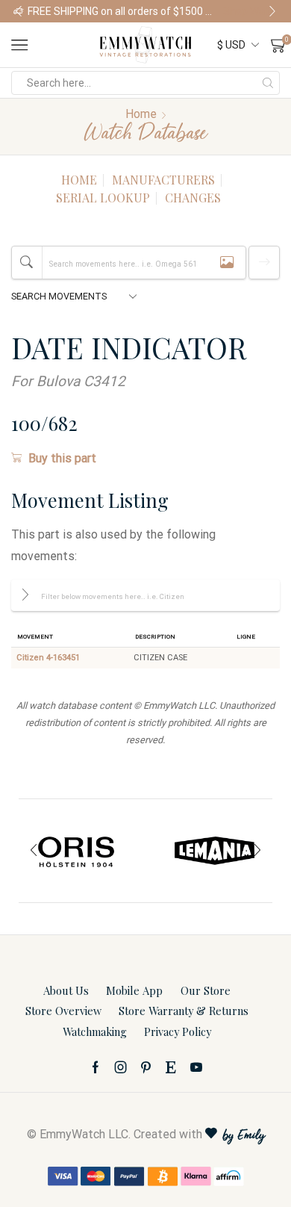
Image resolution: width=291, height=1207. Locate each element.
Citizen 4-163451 (48, 658)
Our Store (206, 990)
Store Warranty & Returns (183, 1010)
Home (141, 114)
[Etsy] (171, 1067)
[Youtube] (196, 1067)
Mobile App (134, 990)
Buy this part (62, 458)
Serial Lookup (103, 197)
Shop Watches (250, 11)
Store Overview (63, 1010)
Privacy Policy (177, 1031)
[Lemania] (214, 850)
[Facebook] (95, 1067)
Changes (193, 197)
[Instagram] (121, 1067)
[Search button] (268, 83)
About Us (66, 990)
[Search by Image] (226, 262)
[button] (18, 11)
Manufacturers (163, 179)
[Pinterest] (145, 1067)
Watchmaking (95, 1031)
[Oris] (76, 850)
